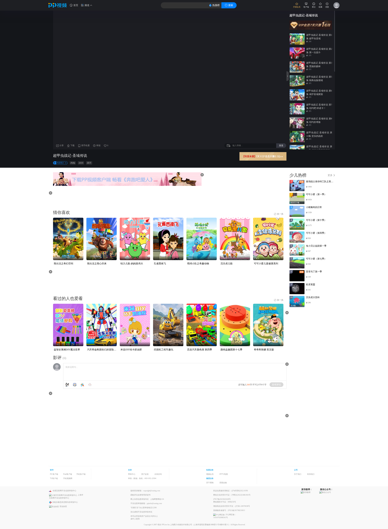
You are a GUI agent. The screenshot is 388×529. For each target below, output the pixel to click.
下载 (72, 145)
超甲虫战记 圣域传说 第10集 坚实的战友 (319, 134)
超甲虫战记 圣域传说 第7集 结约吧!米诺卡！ (319, 106)
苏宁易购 (210, 483)
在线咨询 (158, 474)
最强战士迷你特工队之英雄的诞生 (323, 181)
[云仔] (90, 384)
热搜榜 (216, 5)
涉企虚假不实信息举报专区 (141, 512)
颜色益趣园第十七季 (231, 349)
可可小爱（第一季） (316, 194)
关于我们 (297, 474)
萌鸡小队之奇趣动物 (198, 263)
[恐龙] (82, 384)
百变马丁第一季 (314, 271)
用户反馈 (145, 474)
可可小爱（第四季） (316, 233)
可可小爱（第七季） (316, 259)
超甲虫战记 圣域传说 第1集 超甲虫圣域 (319, 37)
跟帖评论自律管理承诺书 (140, 495)
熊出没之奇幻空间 (63, 263)
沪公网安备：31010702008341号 (224, 516)
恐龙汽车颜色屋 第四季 (199, 349)
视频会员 (210, 474)
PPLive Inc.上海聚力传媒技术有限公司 (177, 525)
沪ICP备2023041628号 (222, 499)
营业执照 (63, 506)
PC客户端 (54, 474)
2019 (81, 163)
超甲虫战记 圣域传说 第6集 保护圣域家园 (319, 92)
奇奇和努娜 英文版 (264, 349)
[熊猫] (67, 384)
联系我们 (310, 474)
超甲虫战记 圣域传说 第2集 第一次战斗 (319, 51)
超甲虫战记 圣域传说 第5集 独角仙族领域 (319, 79)
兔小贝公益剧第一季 (316, 246)
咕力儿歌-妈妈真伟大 (131, 263)
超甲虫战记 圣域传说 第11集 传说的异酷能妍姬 (319, 148)
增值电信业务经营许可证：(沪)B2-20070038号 (231, 506)
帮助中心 (131, 474)
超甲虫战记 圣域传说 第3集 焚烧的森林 (319, 65)
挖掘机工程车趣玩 (163, 349)
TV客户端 (54, 478)
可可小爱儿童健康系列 (266, 263)
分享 (61, 145)
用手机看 (85, 145)
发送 (281, 145)
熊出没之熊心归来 (97, 263)
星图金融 (223, 483)
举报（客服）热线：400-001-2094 (142, 478)
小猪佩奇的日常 (314, 207)
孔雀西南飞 (160, 263)
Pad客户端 (67, 474)
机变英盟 (310, 284)
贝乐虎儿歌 (227, 263)
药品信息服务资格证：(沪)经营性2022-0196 (230, 491)
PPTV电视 (223, 474)
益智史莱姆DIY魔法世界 (67, 349)
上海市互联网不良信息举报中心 (66, 496)
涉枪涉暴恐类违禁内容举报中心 (65, 502)
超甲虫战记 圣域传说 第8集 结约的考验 (319, 120)
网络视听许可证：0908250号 (224, 502)
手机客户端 (80, 474)
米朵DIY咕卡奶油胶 (131, 349)
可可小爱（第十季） (316, 220)
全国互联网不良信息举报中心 (64, 491)
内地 (73, 163)
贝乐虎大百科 (313, 297)
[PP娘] (75, 384)
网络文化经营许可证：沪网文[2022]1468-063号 (232, 495)
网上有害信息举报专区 (139, 499)
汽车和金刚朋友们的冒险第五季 (104, 349)
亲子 (89, 163)
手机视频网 (67, 478)
